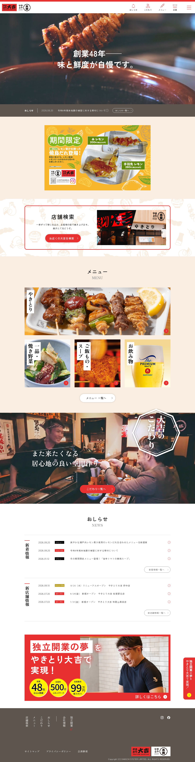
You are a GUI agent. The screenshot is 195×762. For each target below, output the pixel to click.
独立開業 (71, 721)
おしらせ (49, 721)
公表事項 (83, 751)
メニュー (34, 721)
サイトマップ (32, 751)
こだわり (41, 721)
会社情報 (64, 721)
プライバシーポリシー (58, 751)
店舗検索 (27, 721)
